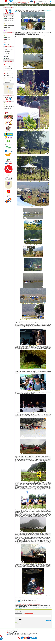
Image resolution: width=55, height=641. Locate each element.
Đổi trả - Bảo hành (23, 629)
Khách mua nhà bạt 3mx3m (33, 607)
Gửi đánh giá (48, 620)
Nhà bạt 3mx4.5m (21, 607)
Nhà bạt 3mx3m (26, 607)
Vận (12, 629)
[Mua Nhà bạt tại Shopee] (25, 638)
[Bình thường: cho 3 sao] (17, 9)
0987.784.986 (48, 3)
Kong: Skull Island (19, 608)
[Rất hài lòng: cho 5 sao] (19, 9)
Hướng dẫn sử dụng (18, 629)
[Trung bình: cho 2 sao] (16, 9)
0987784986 (20, 601)
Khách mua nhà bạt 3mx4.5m (41, 607)
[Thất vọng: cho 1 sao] (15, 9)
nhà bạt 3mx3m (46, 10)
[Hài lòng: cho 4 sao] (18, 9)
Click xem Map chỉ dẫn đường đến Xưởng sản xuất (15, 635)
